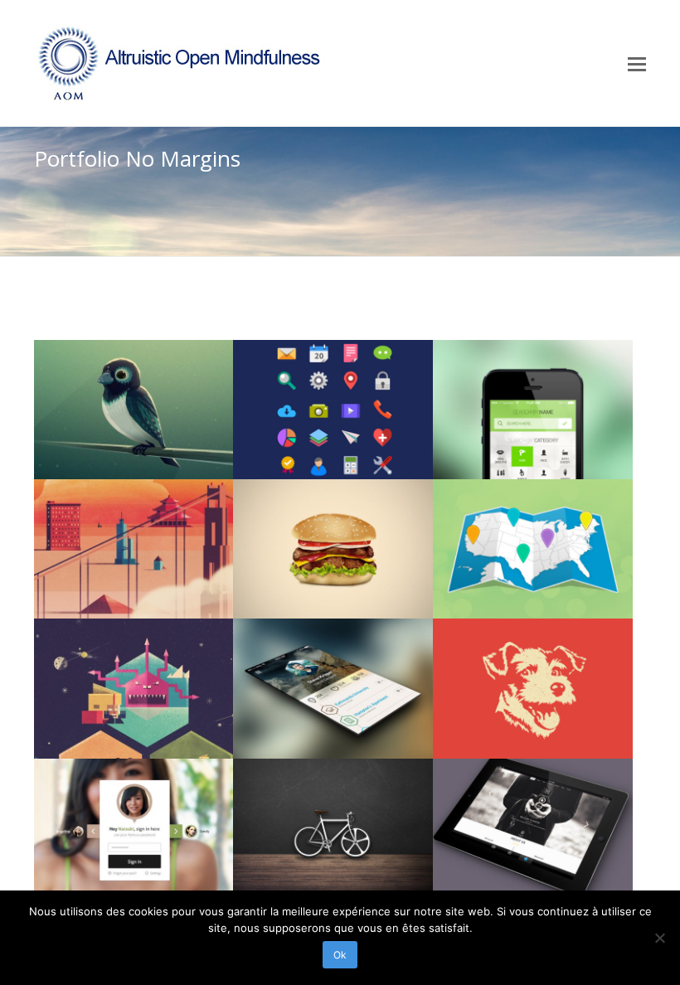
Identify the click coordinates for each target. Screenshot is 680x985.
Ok (340, 955)
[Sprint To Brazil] (533, 549)
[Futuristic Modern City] (134, 549)
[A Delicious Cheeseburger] (333, 549)
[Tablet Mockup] (533, 828)
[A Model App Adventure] (134, 828)
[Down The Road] (134, 409)
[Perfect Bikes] (333, 828)
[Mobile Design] (533, 409)
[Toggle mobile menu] (637, 63)
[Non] (659, 937)
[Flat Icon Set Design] (333, 409)
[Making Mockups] (333, 688)
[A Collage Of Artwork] (134, 688)
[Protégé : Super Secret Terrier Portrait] (533, 688)
